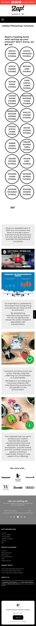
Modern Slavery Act (6, 560)
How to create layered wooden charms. (11, 570)
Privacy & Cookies (5, 536)
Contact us (4, 550)
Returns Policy (5, 554)
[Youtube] (18, 517)
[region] (18, 2)
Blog (2, 542)
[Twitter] (14, 517)
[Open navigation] (6, 19)
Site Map (3, 540)
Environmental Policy (6, 556)
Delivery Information (6, 552)
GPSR (2, 558)
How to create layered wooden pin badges (12, 572)
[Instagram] (21, 517)
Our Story (3, 532)
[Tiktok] (24, 517)
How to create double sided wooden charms (12, 568)
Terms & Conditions (6, 534)
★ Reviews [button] (34, 314)
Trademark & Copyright (7, 538)
